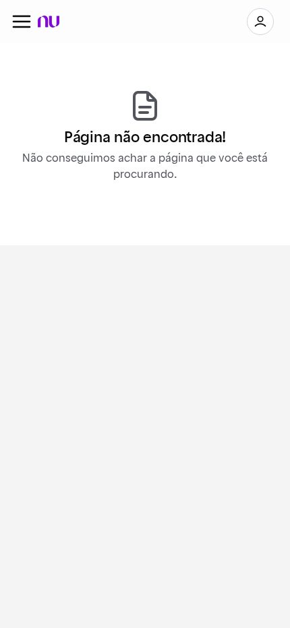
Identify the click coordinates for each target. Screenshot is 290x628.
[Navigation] (21, 21)
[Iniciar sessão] (260, 21)
